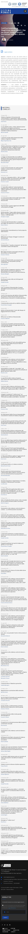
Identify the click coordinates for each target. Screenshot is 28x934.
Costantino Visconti (5, 676)
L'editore (13, 928)
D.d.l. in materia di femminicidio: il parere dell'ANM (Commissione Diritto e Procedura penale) (12, 289)
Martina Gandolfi (4, 132)
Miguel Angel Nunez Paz (6, 140)
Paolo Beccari (4, 494)
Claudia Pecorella (4, 282)
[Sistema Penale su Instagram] (10, 925)
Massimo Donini (4, 692)
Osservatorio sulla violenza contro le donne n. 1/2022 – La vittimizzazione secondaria (13, 508)
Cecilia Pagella (4, 814)
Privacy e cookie (6, 930)
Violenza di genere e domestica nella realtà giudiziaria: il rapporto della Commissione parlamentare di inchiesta (12, 626)
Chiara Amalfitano (4, 802)
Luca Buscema (4, 483)
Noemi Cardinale (4, 555)
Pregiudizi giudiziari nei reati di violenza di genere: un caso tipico (12, 543)
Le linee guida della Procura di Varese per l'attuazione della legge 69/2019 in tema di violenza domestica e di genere (12, 836)
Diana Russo (3, 821)
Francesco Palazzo (5, 717)
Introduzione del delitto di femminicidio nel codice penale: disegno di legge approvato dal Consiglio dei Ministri (13, 325)
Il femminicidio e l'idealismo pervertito (11, 683)
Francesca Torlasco (5, 192)
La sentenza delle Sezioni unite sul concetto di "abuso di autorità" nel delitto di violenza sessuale (13, 758)
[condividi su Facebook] (14, 25)
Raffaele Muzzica (4, 381)
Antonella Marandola (5, 475)
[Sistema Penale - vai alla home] (6, 11)
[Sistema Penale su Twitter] (5, 925)
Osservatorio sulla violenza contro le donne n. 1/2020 (13, 731)
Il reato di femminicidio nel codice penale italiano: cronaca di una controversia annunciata (12, 169)
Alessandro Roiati (5, 162)
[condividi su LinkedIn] (25, 25)
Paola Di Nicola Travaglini (6, 305)
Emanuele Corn (4, 172)
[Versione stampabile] (19, 23)
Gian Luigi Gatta (4, 264)
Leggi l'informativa (12, 908)
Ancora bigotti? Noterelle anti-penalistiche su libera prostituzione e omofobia (13, 698)
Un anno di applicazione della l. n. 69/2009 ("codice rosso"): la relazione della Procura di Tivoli (13, 790)
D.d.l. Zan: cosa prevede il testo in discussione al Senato (14, 633)
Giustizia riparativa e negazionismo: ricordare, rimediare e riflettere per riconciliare (13, 481)
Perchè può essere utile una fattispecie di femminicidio (12, 279)
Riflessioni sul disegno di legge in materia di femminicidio (12, 237)
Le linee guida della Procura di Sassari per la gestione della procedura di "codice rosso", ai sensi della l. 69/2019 (13, 844)
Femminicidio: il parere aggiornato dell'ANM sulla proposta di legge (12, 206)
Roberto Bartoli (10, 40)
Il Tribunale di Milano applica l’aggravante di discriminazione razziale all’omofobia (13, 456)
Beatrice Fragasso (5, 502)
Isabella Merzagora (5, 685)
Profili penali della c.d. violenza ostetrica (12, 464)
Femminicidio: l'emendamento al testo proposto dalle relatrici (14, 230)
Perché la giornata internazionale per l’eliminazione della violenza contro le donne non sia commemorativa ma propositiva (13, 472)
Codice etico (16, 930)
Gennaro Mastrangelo (5, 751)
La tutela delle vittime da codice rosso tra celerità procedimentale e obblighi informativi (13, 771)
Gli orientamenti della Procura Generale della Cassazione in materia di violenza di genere (13, 415)
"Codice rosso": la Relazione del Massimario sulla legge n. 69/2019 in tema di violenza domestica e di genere (14, 852)
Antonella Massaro (5, 239)
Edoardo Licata (4, 372)
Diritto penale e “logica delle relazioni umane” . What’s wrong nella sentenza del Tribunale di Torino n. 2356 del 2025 (13, 213)
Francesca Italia (4, 409)
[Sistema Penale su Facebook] (2, 925)
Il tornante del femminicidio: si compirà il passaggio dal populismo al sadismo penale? (13, 222)
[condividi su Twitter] (18, 25)
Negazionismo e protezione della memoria (12, 690)
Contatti (13, 931)
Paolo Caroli (3, 425)
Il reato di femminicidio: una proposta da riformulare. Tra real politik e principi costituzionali (12, 261)
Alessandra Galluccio (5, 635)
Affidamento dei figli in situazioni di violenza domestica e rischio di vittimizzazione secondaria (13, 738)
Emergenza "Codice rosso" (8, 820)
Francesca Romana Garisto (6, 602)
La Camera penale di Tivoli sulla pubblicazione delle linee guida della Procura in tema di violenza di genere (13, 343)
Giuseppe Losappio (5, 216)
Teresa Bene (3, 573)
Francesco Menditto (5, 318)
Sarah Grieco (3, 121)
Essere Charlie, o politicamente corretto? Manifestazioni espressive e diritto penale (12, 706)
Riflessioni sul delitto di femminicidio (11, 317)
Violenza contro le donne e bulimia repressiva (13, 764)
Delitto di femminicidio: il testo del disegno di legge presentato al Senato (13, 310)
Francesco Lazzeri (5, 181)
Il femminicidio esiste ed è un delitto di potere (13, 303)
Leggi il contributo (8, 52)
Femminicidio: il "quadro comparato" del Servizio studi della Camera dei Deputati (14, 245)
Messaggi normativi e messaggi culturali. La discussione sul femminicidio (12, 252)
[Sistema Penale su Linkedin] (7, 925)
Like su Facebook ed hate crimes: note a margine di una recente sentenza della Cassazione (14, 500)
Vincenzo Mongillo (5, 273)
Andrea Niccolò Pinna (5, 528)
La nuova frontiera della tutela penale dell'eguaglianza (11, 714)
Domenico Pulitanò (5, 254)
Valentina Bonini (4, 434)
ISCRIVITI (5, 917)
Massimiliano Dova (5, 665)
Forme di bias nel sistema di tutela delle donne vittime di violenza (13, 571)
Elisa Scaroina (4, 725)
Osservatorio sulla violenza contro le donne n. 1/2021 (13, 652)
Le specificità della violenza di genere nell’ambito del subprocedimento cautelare (12, 378)
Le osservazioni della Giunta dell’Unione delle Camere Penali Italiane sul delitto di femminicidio (13, 199)
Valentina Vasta (4, 151)
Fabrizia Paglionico (5, 774)
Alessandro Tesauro (5, 678)
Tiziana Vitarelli (4, 766)
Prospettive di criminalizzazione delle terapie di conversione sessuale (13, 722)
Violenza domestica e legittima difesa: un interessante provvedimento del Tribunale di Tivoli (13, 781)
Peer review (5, 931)
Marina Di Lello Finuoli (5, 465)
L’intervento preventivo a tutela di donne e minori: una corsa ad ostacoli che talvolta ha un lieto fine (14, 535)
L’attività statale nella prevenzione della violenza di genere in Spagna (12, 138)
